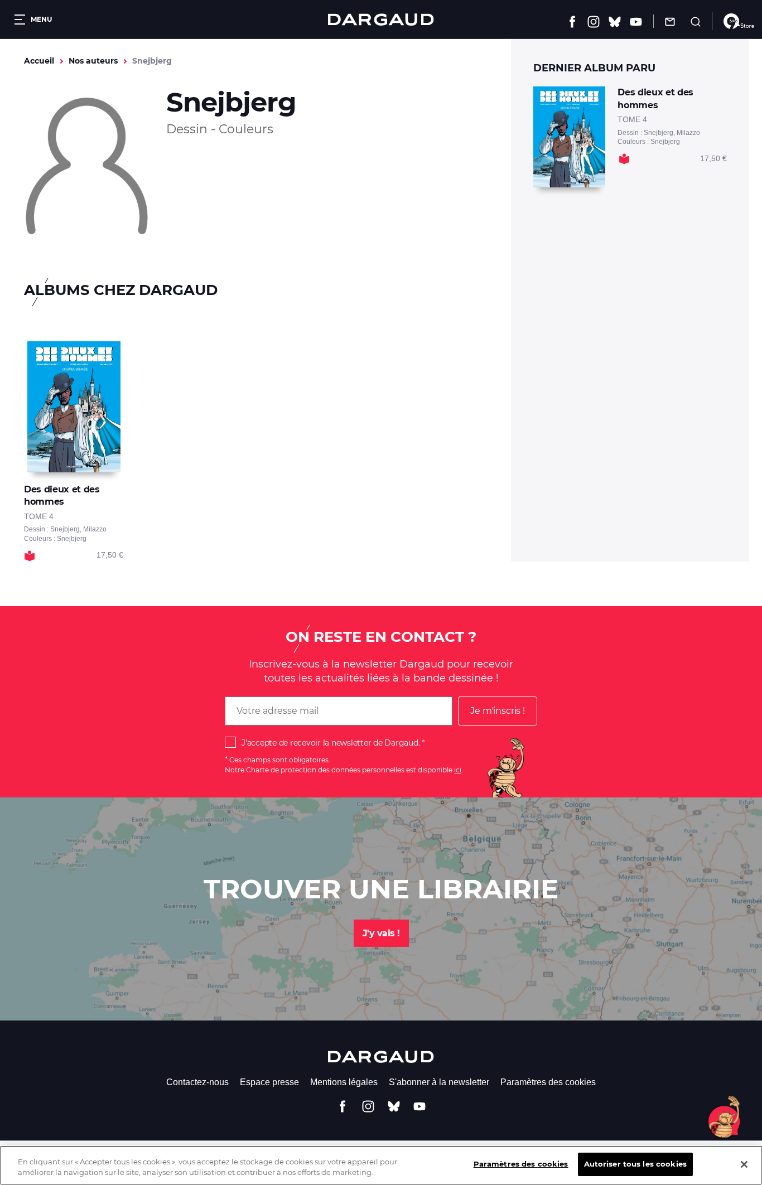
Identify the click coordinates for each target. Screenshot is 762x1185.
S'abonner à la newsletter (439, 1082)
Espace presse (269, 1082)
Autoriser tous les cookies (635, 1163)
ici (457, 770)
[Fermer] (744, 1164)
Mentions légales (344, 1082)
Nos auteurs (93, 61)
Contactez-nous (197, 1082)
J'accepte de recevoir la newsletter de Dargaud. (330, 743)
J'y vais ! (381, 933)
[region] (381, 1165)
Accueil (39, 61)
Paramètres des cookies (548, 1082)
